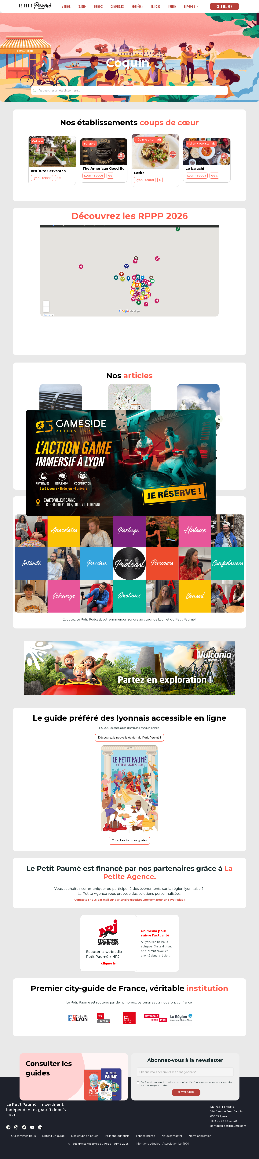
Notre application (200, 1136)
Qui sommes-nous (23, 1136)
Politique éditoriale (117, 1136)
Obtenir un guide (53, 1136)
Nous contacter (172, 1136)
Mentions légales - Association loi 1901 (162, 1143)
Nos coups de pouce (84, 1136)
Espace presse (145, 1136)
